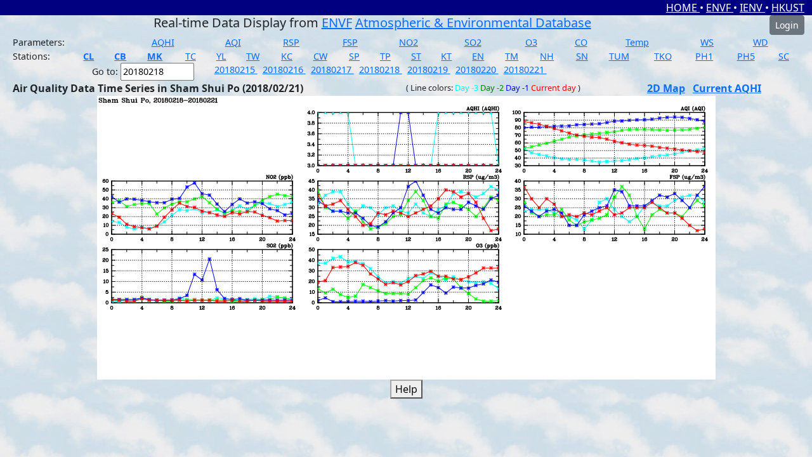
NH (547, 56)
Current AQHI (727, 88)
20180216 (284, 69)
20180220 (477, 69)
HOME (683, 8)
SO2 (472, 42)
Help (406, 389)
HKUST (787, 8)
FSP (350, 42)
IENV (752, 8)
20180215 (236, 69)
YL (221, 56)
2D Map (666, 88)
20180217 (332, 69)
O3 (531, 42)
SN (582, 56)
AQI (233, 42)
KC (286, 56)
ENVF (719, 8)
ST (416, 56)
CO (581, 42)
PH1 (704, 56)
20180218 (380, 69)
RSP (291, 42)
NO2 (408, 42)
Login (787, 25)
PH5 (746, 56)
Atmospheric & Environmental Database (473, 22)
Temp (637, 42)
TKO (663, 56)
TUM (619, 56)
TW (252, 56)
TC (190, 56)
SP (354, 56)
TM (511, 56)
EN (478, 56)
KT (446, 56)
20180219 (428, 69)
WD (760, 42)
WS (707, 42)
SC (783, 56)
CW (320, 56)
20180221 (525, 69)
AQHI (163, 42)
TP (385, 56)
